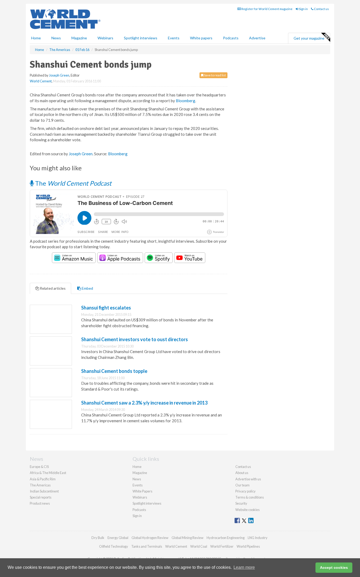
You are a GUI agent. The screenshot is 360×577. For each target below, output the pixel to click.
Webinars (105, 38)
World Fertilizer (221, 546)
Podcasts (231, 38)
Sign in (303, 9)
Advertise (257, 38)
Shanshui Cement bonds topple (114, 371)
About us (241, 473)
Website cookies (247, 510)
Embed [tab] (87, 288)
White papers (201, 38)
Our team (242, 485)
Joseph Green (59, 75)
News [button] (56, 38)
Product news (40, 503)
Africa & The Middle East (48, 473)
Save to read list (214, 75)
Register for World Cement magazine (267, 9)
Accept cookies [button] (334, 567)
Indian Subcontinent (44, 491)
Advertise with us (248, 479)
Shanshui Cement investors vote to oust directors (134, 339)
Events (173, 38)
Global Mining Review (187, 538)
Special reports (40, 497)
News (137, 479)
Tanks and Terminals (146, 546)
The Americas (40, 485)
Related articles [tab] (52, 288)
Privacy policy (245, 491)
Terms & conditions (249, 497)
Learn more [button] (244, 567)
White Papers (142, 491)
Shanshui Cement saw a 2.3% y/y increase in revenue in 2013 (144, 403)
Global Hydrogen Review (150, 538)
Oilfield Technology (113, 546)
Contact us (321, 9)
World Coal (198, 546)
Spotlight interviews (140, 38)
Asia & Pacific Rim (43, 479)
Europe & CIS (39, 467)
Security (241, 503)
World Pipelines (248, 546)
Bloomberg (185, 100)
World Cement (41, 81)
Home (36, 38)
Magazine (79, 38)
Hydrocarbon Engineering (226, 538)
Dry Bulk (97, 538)
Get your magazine (309, 38)
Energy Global (118, 538)
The (72, 183)
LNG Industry (257, 538)
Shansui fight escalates (106, 308)
